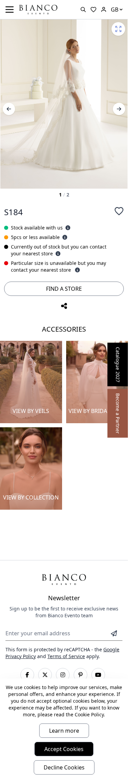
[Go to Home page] (38, 9)
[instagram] (63, 675)
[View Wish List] (93, 9)
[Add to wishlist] (119, 211)
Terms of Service (66, 656)
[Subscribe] (113, 633)
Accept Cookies (64, 749)
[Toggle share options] (64, 306)
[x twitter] (45, 675)
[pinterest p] (80, 675)
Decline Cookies (64, 767)
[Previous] (9, 109)
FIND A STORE (64, 288)
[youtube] (98, 675)
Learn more (64, 730)
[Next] (119, 109)
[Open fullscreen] (118, 29)
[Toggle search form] (83, 9)
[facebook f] (27, 675)
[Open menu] (9, 9)
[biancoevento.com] (104, 9)
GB (114, 9)
